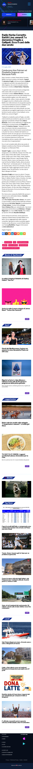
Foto (3, 744)
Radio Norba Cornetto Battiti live (11, 248)
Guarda (24, 14)
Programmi (5, 736)
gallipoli (5, 245)
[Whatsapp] (21, 233)
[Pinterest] (15, 233)
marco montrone (13, 245)
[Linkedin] (12, 233)
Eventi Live (5, 750)
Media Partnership (7, 754)
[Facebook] (3, 233)
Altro (27, 393)
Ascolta (8, 14)
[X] (6, 233)
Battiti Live (7, 11)
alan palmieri (8, 242)
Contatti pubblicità (7, 752)
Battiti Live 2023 (14, 11)
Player (4, 734)
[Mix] (18, 233)
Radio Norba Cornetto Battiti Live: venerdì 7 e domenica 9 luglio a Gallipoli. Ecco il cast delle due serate (16, 40)
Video (3, 742)
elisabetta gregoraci (23, 242)
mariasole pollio (23, 245)
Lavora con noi (6, 746)
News (3, 738)
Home (3, 11)
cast (15, 242)
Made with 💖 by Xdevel (16, 765)
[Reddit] (9, 233)
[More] (24, 233)
